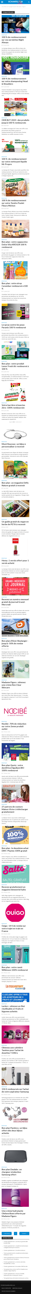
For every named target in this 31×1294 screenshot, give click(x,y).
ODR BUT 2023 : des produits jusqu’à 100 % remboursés (15, 121)
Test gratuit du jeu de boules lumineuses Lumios (16, 1278)
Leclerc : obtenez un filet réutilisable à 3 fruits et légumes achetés (13, 1009)
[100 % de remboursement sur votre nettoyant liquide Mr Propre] (15, 145)
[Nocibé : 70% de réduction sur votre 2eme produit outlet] (15, 710)
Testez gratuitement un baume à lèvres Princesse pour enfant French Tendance (16, 1258)
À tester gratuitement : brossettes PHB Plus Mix (16, 1266)
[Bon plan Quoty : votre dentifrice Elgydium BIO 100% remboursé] (15, 752)
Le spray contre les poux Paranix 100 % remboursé (14, 326)
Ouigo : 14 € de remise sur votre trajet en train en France (14, 928)
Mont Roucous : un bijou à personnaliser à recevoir (14, 445)
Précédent (7, 1233)
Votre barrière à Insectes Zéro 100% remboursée (13, 406)
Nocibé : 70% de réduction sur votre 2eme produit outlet (14, 726)
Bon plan (19, 6)
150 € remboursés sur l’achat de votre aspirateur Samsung (15, 1090)
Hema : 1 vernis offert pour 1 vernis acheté (15, 561)
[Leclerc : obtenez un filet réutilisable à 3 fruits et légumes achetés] (15, 993)
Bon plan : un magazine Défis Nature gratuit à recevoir (15, 484)
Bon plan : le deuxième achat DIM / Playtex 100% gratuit (15, 849)
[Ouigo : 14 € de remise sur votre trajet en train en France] (15, 912)
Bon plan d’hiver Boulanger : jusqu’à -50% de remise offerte (15, 643)
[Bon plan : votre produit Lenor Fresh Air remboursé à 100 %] (15, 350)
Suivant (24, 1233)
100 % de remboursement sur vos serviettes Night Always (14, 40)
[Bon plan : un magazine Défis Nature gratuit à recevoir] (15, 469)
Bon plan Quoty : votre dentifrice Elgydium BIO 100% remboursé (13, 768)
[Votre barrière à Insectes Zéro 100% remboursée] (15, 392)
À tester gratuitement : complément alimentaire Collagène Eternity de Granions (16, 1246)
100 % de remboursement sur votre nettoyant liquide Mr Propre (14, 161)
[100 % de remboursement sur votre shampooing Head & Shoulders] (15, 65)
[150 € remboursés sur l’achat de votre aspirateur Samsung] (15, 1076)
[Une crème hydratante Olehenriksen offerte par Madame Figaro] (15, 1197)
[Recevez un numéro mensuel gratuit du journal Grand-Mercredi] (15, 586)
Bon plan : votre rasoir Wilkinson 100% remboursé (15, 968)
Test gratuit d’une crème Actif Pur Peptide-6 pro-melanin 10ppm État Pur (16, 1270)
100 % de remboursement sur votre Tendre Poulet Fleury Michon (14, 203)
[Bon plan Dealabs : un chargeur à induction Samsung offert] (15, 1156)
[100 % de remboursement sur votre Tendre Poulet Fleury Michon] (15, 187)
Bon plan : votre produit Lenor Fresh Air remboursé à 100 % (15, 366)
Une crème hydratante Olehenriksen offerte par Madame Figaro (14, 1213)
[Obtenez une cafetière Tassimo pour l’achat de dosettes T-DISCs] (15, 1034)
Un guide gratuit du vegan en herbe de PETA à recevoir (15, 522)
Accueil (14, 6)
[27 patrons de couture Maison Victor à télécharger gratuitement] (15, 793)
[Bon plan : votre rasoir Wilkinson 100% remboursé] (15, 954)
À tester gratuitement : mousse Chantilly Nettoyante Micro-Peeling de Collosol (14, 1274)
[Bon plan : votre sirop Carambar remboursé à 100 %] (15, 270)
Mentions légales (17, 1288)
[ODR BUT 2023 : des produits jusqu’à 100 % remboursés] (15, 107)
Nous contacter (6, 1288)
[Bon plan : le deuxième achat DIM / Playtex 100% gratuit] (15, 835)
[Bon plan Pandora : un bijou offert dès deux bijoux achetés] (15, 1115)
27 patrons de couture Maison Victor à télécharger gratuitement (15, 809)
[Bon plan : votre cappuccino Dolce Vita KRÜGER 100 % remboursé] (15, 228)
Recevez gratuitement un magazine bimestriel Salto (14, 888)
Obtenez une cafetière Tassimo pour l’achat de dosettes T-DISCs (12, 1050)
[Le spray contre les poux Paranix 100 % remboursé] (15, 311)
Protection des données (8, 1291)
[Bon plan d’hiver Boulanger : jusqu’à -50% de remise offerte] (15, 627)
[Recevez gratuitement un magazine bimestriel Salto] (15, 874)
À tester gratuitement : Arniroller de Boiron (14, 1250)
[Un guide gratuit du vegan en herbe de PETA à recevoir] (15, 508)
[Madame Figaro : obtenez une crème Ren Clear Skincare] (15, 669)
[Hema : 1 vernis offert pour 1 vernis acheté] (15, 547)
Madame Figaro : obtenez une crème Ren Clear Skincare (14, 685)
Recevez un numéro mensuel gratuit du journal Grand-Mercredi (15, 602)
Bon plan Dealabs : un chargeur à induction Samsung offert (12, 1172)
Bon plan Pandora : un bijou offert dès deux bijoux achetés (14, 1130)
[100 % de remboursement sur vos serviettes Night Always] (15, 24)
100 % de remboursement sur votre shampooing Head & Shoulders (15, 81)
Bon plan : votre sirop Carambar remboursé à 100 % (15, 286)
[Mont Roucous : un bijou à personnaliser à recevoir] (15, 431)
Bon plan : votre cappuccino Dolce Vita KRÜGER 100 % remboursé (15, 244)
